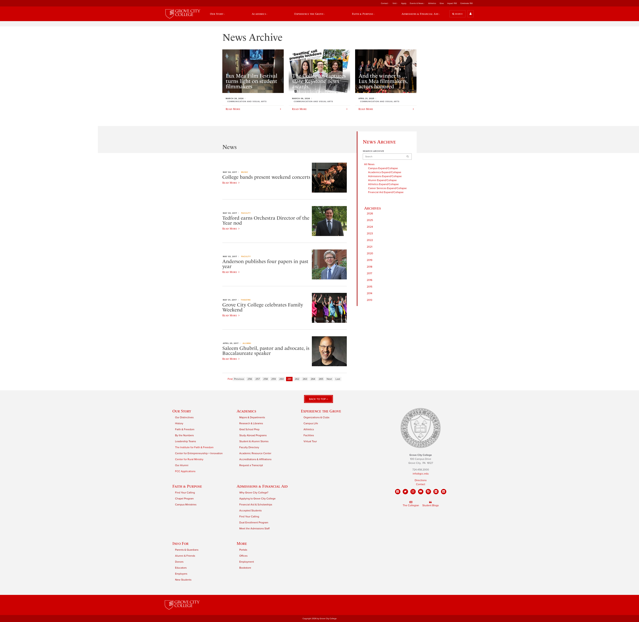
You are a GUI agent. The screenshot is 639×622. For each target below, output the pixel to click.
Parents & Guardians (186, 549)
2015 (369, 286)
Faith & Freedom (184, 429)
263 (305, 379)
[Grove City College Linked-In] (443, 491)
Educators (181, 567)
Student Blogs (430, 505)
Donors (179, 561)
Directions (420, 480)
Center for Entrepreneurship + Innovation (199, 453)
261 (289, 379)
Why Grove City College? (253, 492)
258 (265, 379)
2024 (370, 227)
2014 (369, 293)
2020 (370, 253)
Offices (243, 555)
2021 (369, 246)
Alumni (247, 343)
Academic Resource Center (255, 453)
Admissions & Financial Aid (262, 486)
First (230, 379)
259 (273, 379)
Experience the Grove (321, 411)
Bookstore (245, 567)
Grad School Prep (249, 429)
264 (313, 379)
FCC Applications (185, 471)
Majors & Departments (252, 417)
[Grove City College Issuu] (428, 491)
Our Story (181, 411)
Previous (239, 379)
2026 (370, 213)
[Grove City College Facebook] (397, 491)
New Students (183, 579)
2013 (369, 300)
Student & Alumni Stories (253, 441)
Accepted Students (250, 510)
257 (257, 379)
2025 (370, 220)
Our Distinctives (184, 417)
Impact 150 (452, 3)
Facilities (309, 435)
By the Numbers (184, 435)
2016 (369, 280)
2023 (370, 233)
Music (244, 172)
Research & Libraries (251, 423)
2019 (369, 260)
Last (337, 379)
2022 (370, 240)
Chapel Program (184, 498)
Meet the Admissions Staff (254, 528)
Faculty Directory (249, 447)
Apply (403, 3)
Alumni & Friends (185, 555)
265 (321, 379)
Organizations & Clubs (316, 417)
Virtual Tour (310, 441)
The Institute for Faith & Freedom (194, 447)
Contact (420, 484)
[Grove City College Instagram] (413, 491)
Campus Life (311, 423)
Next (329, 379)
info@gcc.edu (421, 473)
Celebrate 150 (466, 3)
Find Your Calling (185, 492)
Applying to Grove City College (257, 498)
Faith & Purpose (187, 486)
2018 (369, 266)
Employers (181, 573)
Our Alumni (181, 465)
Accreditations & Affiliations (255, 459)
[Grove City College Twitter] (405, 491)
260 (281, 379)
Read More (229, 182)
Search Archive (373, 151)
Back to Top (317, 399)
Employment (246, 561)
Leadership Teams (185, 441)
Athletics (432, 3)
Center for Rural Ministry (189, 459)
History (179, 423)
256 (249, 379)
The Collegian (411, 505)
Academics (246, 411)
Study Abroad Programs (253, 435)
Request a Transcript (251, 465)
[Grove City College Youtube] (420, 491)
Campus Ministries (185, 504)
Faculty (246, 213)
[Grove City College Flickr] (436, 491)
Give (442, 3)
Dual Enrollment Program (253, 522)
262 (297, 379)
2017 (369, 273)
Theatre (246, 300)
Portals (243, 549)
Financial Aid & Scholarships (255, 504)
